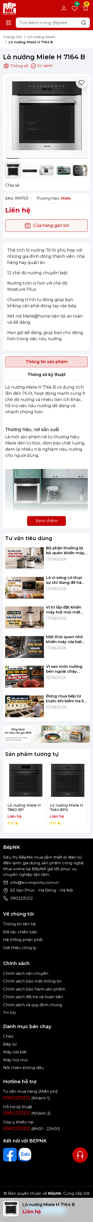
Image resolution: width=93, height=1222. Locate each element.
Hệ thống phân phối (22, 939)
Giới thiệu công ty (19, 947)
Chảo (8, 1036)
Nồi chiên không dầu (23, 1067)
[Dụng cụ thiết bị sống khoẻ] (46, 733)
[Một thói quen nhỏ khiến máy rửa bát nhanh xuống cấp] (24, 647)
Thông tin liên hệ (19, 923)
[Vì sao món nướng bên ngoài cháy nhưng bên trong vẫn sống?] (24, 677)
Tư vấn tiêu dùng (28, 538)
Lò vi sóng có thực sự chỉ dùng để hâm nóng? (66, 580)
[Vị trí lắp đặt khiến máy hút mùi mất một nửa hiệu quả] (24, 617)
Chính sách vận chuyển (25, 973)
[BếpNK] (9, 8)
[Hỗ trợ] (80, 1155)
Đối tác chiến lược (20, 931)
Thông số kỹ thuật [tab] (46, 374)
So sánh (44, 65)
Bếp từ (10, 1044)
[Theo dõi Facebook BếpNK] (10, 1154)
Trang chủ (12, 37)
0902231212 (21, 898)
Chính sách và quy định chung (32, 1004)
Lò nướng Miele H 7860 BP (24, 807)
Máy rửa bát (15, 1051)
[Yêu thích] (81, 82)
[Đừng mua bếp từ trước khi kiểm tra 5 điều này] (24, 706)
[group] (46, 117)
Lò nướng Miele (41, 37)
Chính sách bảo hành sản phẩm (34, 989)
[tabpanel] (46, 455)
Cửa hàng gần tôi (51, 225)
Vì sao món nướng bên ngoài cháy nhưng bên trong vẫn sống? (64, 669)
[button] (80, 118)
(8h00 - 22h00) (31, 1128)
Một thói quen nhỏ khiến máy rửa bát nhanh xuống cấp (64, 639)
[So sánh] (36, 781)
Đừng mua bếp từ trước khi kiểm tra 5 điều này (65, 699)
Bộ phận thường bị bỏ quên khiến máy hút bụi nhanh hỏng (65, 550)
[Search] (84, 23)
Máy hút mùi (15, 1059)
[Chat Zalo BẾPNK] (25, 1154)
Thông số (19, 65)
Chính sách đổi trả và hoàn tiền (33, 996)
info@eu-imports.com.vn (34, 882)
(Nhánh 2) (27, 1113)
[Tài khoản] (63, 8)
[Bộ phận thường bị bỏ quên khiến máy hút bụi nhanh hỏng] (24, 558)
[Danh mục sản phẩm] (8, 23)
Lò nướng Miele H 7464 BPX (66, 807)
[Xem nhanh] (25, 781)
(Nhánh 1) (26, 1098)
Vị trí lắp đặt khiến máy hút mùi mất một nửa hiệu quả (63, 610)
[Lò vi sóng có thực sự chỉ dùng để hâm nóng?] (24, 588)
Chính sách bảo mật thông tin (32, 981)
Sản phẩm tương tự (32, 754)
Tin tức (9, 1012)
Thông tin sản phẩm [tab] (47, 361)
